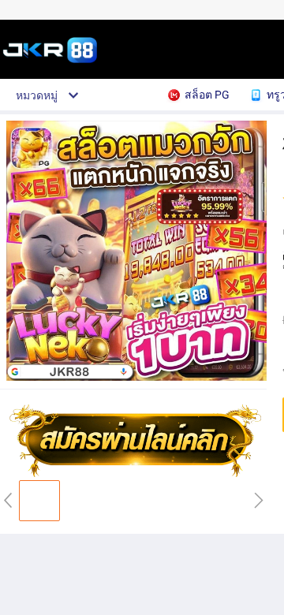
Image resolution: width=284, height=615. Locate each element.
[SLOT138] (139, 473)
